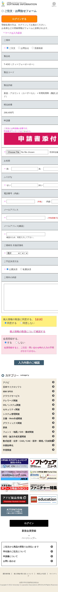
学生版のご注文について (14, 551)
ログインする (19, 19)
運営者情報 (6, 574)
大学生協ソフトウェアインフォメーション (19, 4)
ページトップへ (29, 538)
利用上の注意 (41, 574)
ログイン (54, 4)
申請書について (10, 556)
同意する (12, 323)
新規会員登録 (29, 531)
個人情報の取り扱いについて (23, 574)
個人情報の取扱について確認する (27, 331)
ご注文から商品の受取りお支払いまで (21, 547)
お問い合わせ (9, 561)
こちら (24, 131)
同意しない (29, 323)
